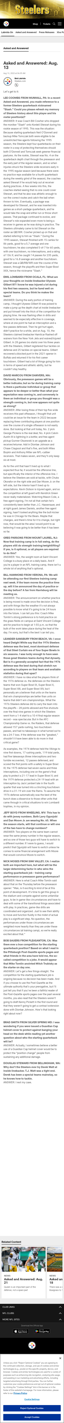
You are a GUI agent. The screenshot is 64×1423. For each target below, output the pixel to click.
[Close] (60, 1358)
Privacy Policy (20, 1393)
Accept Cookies (32, 1417)
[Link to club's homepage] (6, 22)
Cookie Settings (32, 1399)
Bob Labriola (20, 78)
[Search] (54, 24)
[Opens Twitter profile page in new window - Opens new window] (16, 85)
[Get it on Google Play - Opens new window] (42, 1333)
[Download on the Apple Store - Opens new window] (21, 1331)
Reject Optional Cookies (31, 1408)
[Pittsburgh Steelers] (32, 1345)
